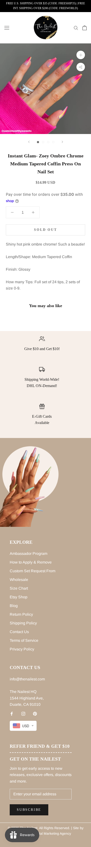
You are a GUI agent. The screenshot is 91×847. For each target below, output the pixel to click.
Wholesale (19, 580)
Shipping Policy (23, 623)
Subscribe (29, 810)
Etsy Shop (18, 597)
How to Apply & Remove (31, 562)
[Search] (76, 28)
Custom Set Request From (32, 571)
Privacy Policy (22, 649)
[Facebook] (12, 714)
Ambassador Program (28, 553)
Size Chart (19, 588)
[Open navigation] (6, 28)
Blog (14, 606)
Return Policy (21, 614)
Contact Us (19, 632)
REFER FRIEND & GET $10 (40, 746)
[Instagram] (23, 714)
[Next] (62, 142)
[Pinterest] (35, 714)
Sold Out (45, 230)
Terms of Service (24, 640)
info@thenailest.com (27, 679)
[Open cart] (85, 27)
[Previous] (29, 142)
